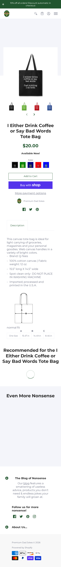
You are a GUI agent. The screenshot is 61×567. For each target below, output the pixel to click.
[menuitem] (36, 13)
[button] (3, 4)
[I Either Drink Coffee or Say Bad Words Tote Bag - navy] (11, 106)
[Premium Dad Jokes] (6, 13)
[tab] (17, 225)
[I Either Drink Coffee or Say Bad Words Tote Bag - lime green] (37, 106)
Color (30, 160)
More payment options (30, 193)
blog (26, 483)
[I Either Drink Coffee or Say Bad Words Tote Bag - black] (24, 106)
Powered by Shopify (22, 547)
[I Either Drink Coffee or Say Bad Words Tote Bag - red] (49, 106)
